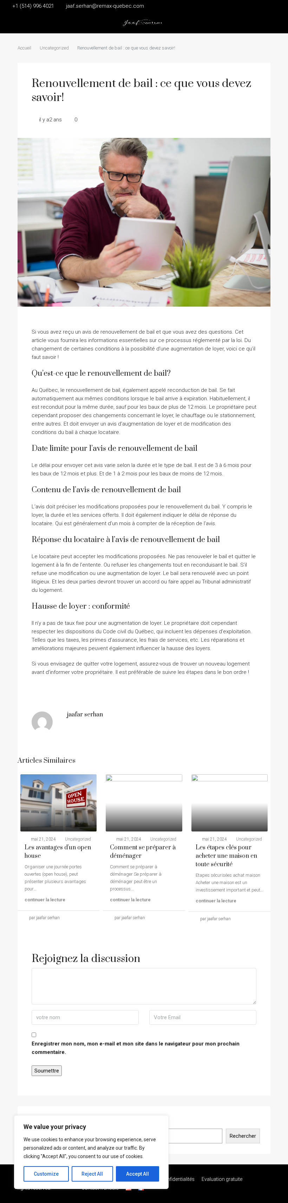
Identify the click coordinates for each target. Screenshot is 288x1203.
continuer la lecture (45, 899)
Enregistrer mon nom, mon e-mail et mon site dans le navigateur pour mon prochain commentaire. (136, 1048)
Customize (46, 1174)
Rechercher (243, 1136)
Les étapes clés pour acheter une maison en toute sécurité (226, 856)
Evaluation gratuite (222, 1179)
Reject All (92, 1174)
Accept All (137, 1174)
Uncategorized (54, 48)
